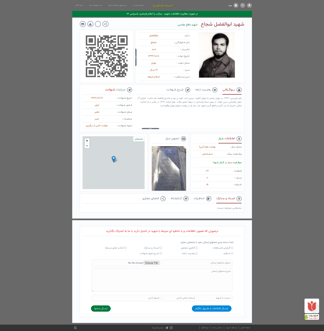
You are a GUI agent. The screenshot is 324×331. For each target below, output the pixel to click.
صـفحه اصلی (245, 327)
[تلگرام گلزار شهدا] (166, 327)
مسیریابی (139, 139)
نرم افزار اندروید (231, 327)
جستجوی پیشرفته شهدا (117, 5)
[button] (242, 5)
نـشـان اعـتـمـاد (158, 327)
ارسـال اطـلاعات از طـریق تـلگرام (211, 308)
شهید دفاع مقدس (187, 25)
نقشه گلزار (79, 5)
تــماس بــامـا (217, 327)
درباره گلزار (205, 327)
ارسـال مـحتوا (100, 308)
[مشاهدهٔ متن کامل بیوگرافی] (138, 98)
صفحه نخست (138, 5)
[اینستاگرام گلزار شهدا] (171, 327)
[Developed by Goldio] (75, 327)
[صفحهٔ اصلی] (249, 5)
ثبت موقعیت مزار (95, 5)
